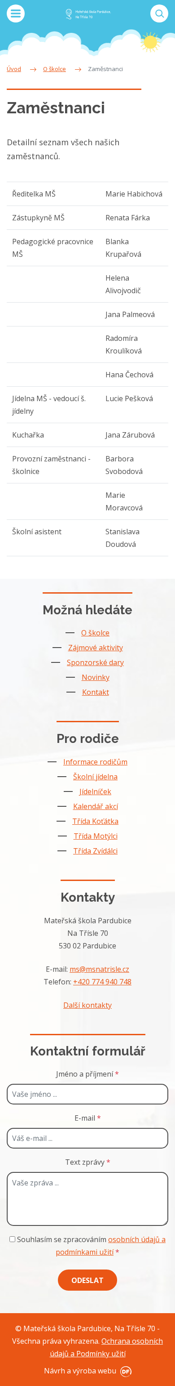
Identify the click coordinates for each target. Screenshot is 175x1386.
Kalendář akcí (95, 806)
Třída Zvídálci (95, 851)
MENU (16, 13)
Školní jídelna (95, 777)
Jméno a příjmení (87, 1074)
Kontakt (95, 692)
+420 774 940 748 (102, 982)
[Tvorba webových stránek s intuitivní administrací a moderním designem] (124, 1371)
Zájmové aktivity (95, 648)
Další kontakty (87, 1005)
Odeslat (87, 1280)
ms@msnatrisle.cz (99, 969)
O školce (95, 633)
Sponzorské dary (95, 662)
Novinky (95, 677)
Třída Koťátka (95, 821)
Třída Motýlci (96, 836)
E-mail (87, 1118)
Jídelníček (95, 791)
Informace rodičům (95, 762)
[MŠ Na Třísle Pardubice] (88, 13)
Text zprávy (87, 1162)
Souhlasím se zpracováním (90, 1245)
